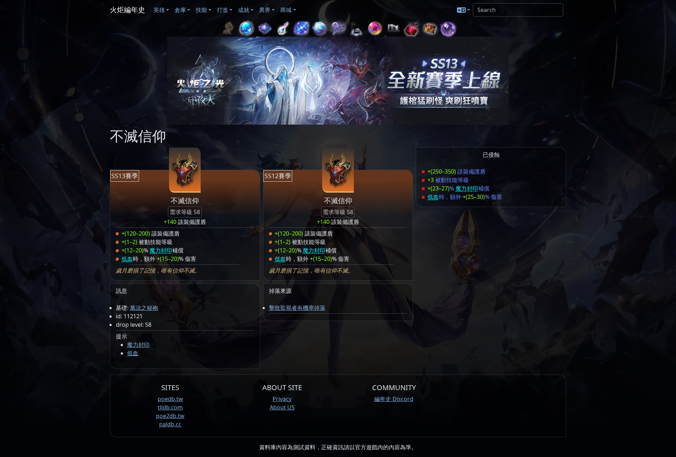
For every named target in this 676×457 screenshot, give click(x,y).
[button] (463, 10)
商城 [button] (286, 10)
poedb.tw (170, 399)
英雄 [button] (159, 10)
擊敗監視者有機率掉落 (297, 308)
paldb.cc (170, 424)
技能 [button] (201, 10)
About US (282, 407)
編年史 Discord (393, 399)
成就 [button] (243, 10)
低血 (132, 353)
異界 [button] (264, 10)
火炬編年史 (127, 9)
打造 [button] (222, 10)
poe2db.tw (170, 416)
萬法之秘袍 (144, 308)
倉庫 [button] (180, 10)
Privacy (282, 399)
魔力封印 (138, 345)
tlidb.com (170, 407)
